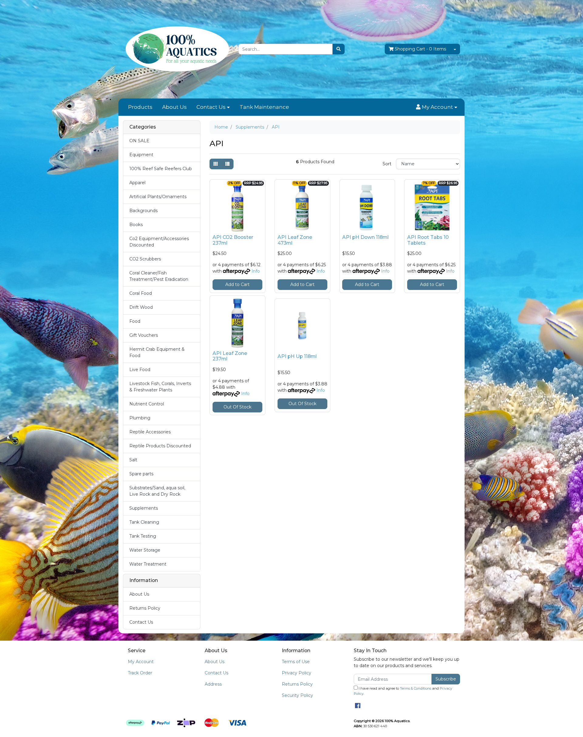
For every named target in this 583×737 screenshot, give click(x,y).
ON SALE (139, 140)
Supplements (143, 508)
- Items (420, 49)
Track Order (140, 673)
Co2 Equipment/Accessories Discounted (159, 242)
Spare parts (141, 474)
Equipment (141, 154)
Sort (387, 164)
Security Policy (297, 695)
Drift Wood (141, 307)
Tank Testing (142, 536)
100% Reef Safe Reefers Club (160, 168)
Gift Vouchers (143, 335)
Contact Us (211, 107)
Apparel (137, 182)
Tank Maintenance (264, 107)
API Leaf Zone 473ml (295, 240)
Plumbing (139, 418)
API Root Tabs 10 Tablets (428, 240)
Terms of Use (296, 661)
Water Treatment (147, 564)
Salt (133, 460)
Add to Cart (237, 284)
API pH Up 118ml (297, 356)
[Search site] (338, 49)
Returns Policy (144, 608)
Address (213, 684)
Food (134, 321)
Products (140, 107)
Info (255, 271)
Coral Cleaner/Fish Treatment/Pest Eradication (158, 276)
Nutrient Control (146, 404)
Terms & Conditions (415, 688)
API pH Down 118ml (365, 237)
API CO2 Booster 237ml (233, 240)
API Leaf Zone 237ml (230, 356)
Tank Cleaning (144, 522)
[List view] (227, 164)
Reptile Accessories (150, 432)
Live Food (139, 369)
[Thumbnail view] (216, 164)
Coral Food (140, 293)
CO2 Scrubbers (145, 259)
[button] (437, 107)
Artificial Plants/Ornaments (157, 196)
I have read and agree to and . (403, 691)
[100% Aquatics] (176, 49)
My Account (141, 661)
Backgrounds (143, 210)
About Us (174, 107)
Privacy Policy (296, 673)
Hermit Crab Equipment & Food (157, 352)
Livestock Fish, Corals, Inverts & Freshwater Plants (160, 387)
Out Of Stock (237, 407)
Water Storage (144, 550)
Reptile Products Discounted (160, 446)
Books (136, 224)
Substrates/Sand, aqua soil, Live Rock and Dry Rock (157, 491)
